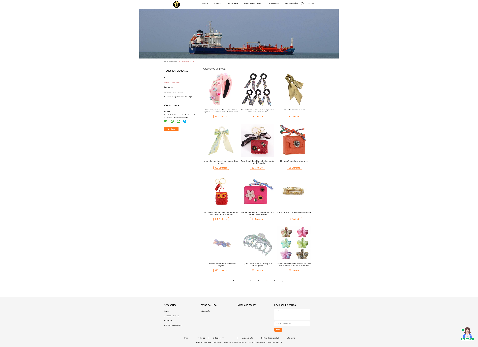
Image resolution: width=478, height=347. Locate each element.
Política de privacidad (270, 338)
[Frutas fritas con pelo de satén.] (294, 89)
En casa (205, 3)
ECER (279, 342)
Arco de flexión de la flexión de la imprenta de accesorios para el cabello (257, 111)
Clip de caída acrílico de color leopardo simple (294, 212)
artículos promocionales (173, 92)
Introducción (205, 311)
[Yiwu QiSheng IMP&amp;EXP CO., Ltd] (176, 4)
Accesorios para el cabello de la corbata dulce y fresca (221, 162)
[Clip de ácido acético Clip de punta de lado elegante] (221, 243)
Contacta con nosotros (252, 3)
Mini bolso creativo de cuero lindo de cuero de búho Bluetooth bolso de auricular (221, 213)
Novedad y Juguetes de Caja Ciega (178, 97)
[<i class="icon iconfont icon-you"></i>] (283, 280)
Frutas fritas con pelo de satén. (294, 110)
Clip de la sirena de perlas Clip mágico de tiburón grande (257, 265)
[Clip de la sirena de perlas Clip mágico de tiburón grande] (257, 243)
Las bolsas (168, 87)
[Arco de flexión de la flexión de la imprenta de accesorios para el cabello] (257, 89)
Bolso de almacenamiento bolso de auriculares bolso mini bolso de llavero (257, 213)
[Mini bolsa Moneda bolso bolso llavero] (294, 140)
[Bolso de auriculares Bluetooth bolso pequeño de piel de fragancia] (257, 140)
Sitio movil (291, 338)
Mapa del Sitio (247, 338)
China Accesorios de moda (206, 342)
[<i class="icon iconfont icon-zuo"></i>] (233, 280)
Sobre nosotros (233, 3)
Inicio (186, 338)
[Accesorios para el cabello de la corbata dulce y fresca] (221, 140)
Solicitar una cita (273, 3)
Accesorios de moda (186, 61)
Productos (217, 3)
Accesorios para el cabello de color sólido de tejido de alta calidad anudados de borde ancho (221, 111)
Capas (166, 78)
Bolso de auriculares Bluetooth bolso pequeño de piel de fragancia (257, 162)
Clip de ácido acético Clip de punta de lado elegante (221, 265)
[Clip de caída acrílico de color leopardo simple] (294, 191)
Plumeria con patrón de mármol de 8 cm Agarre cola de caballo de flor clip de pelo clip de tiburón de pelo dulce (294, 265)
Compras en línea (291, 3)
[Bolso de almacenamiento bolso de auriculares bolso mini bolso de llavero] (257, 191)
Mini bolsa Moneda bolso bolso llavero (294, 161)
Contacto (171, 129)
